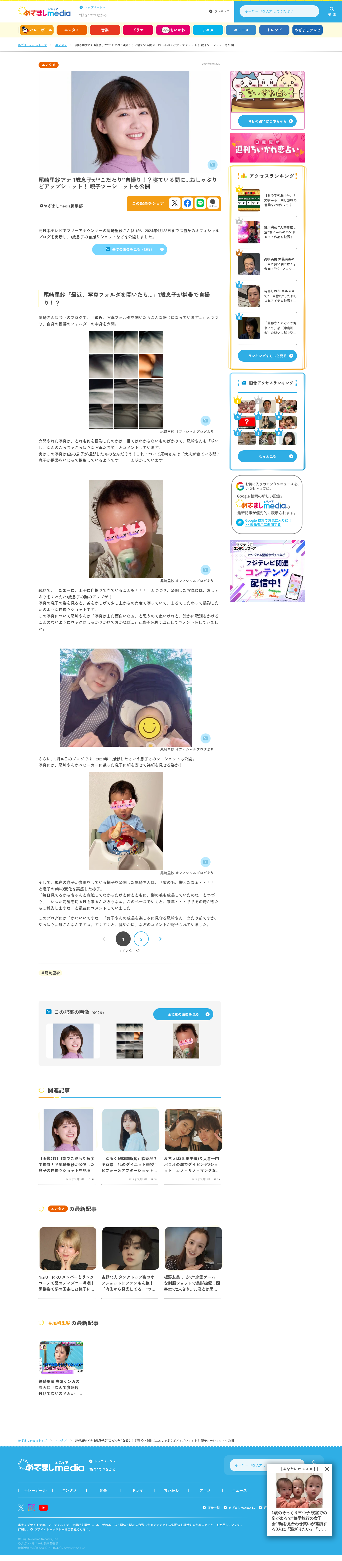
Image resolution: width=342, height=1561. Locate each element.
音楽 (105, 29)
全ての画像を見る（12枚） (133, 249)
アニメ (208, 29)
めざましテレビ (307, 29)
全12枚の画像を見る (183, 1014)
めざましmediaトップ (32, 45)
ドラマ (138, 29)
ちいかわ (177, 29)
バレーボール (41, 29)
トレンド (274, 29)
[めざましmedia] (44, 11)
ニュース (241, 29)
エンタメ (71, 29)
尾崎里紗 (52, 972)
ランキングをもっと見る (267, 355)
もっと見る (267, 456)
